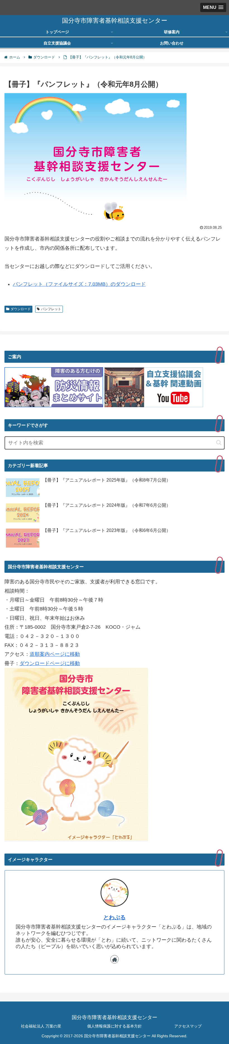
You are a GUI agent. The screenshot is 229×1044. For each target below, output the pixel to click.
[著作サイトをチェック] (114, 959)
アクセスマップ (188, 1026)
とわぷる (114, 917)
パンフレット (51, 309)
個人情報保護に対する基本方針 (114, 1026)
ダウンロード (21, 309)
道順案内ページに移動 (55, 654)
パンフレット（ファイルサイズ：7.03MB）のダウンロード (79, 284)
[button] (219, 442)
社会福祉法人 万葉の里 (41, 1026)
